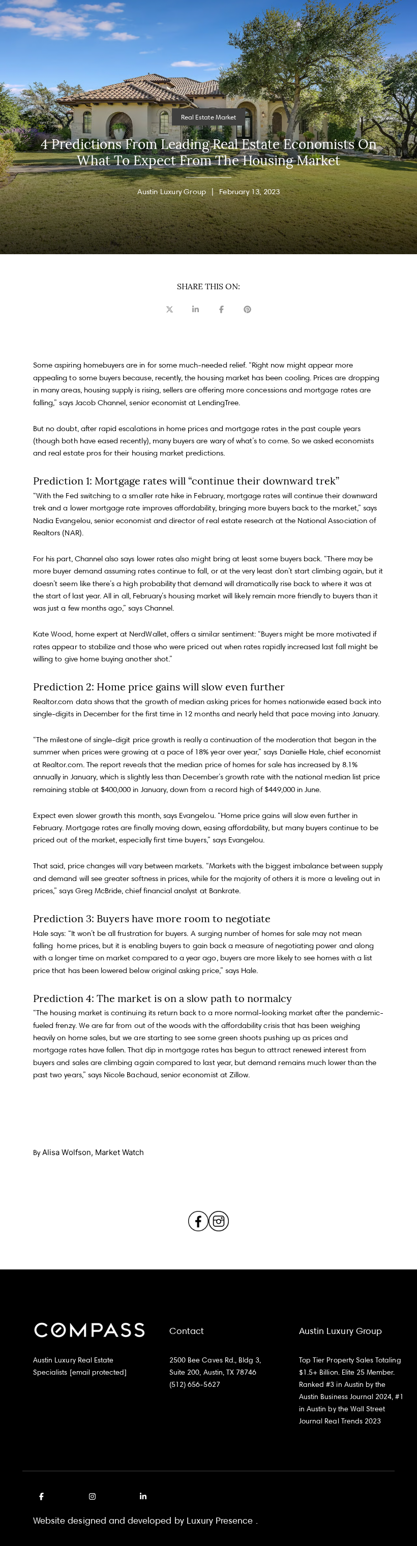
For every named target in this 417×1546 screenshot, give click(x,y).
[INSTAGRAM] (92, 1497)
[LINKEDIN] (141, 1497)
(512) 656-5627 (194, 1384)
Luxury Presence (220, 1520)
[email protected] (98, 1372)
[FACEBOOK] (43, 1497)
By (88, 1152)
